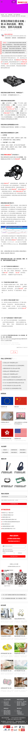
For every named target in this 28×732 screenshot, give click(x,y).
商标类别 (7, 205)
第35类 (5, 272)
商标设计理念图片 (7, 710)
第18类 (21, 288)
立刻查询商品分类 (14, 503)
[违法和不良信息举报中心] (14, 726)
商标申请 (6, 183)
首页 (6, 14)
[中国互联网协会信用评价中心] (14, 729)
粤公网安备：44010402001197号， (8, 721)
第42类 (17, 272)
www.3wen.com (14, 244)
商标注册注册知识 (7, 711)
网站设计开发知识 (7, 712)
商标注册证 (7, 113)
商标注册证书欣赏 (7, 714)
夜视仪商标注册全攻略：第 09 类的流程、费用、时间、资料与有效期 (13, 16)
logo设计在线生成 (7, 705)
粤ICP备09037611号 (22, 722)
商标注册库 (10, 14)
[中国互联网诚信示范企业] (7, 726)
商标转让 (23, 189)
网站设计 (18, 710)
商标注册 (23, 63)
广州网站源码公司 (20, 714)
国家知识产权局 (20, 59)
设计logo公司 (6, 701)
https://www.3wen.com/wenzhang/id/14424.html (11, 338)
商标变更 (14, 189)
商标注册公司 (19, 701)
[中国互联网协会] (6, 729)
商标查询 (23, 705)
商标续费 (17, 159)
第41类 (24, 308)
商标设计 (14, 240)
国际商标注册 (23, 704)
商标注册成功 (7, 154)
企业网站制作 (19, 712)
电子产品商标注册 (17, 14)
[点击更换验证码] (19, 553)
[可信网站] (21, 729)
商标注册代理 (19, 191)
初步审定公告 (10, 109)
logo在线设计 (6, 704)
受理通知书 (9, 107)
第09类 (6, 63)
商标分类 (25, 62)
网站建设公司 (19, 711)
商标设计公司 (6, 702)
